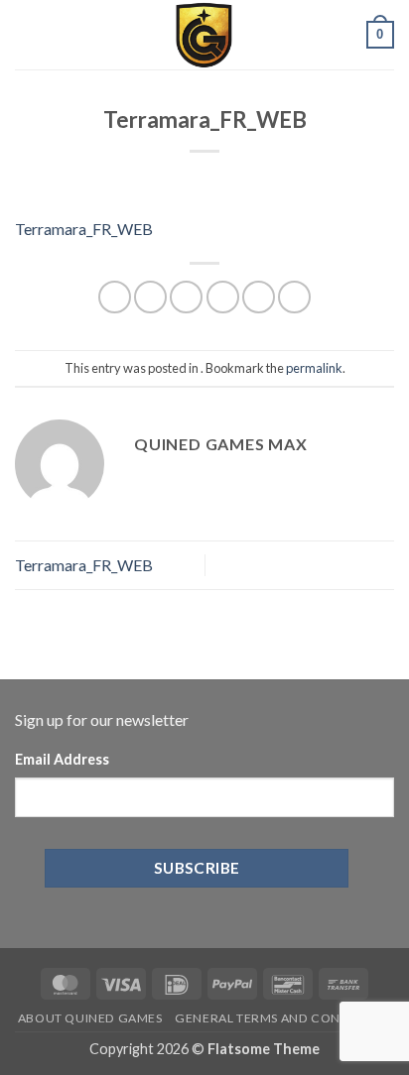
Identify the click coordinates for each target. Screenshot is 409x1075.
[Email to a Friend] (222, 297)
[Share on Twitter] (186, 297)
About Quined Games (90, 1018)
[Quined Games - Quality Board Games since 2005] (204, 34)
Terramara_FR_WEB (84, 228)
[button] (27, 34)
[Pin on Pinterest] (258, 297)
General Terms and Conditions (283, 1018)
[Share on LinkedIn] (294, 297)
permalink (314, 368)
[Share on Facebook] (150, 297)
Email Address (62, 759)
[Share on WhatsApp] (114, 297)
